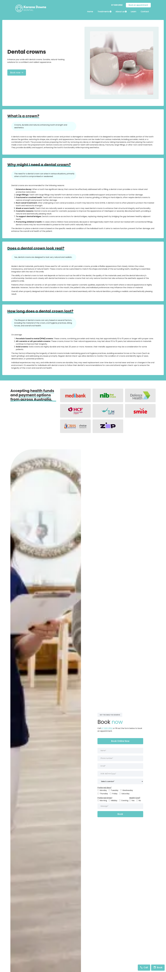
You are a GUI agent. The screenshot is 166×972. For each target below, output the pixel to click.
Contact (145, 11)
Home (90, 11)
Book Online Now (120, 741)
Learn (133, 11)
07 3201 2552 (106, 728)
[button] (104, 11)
